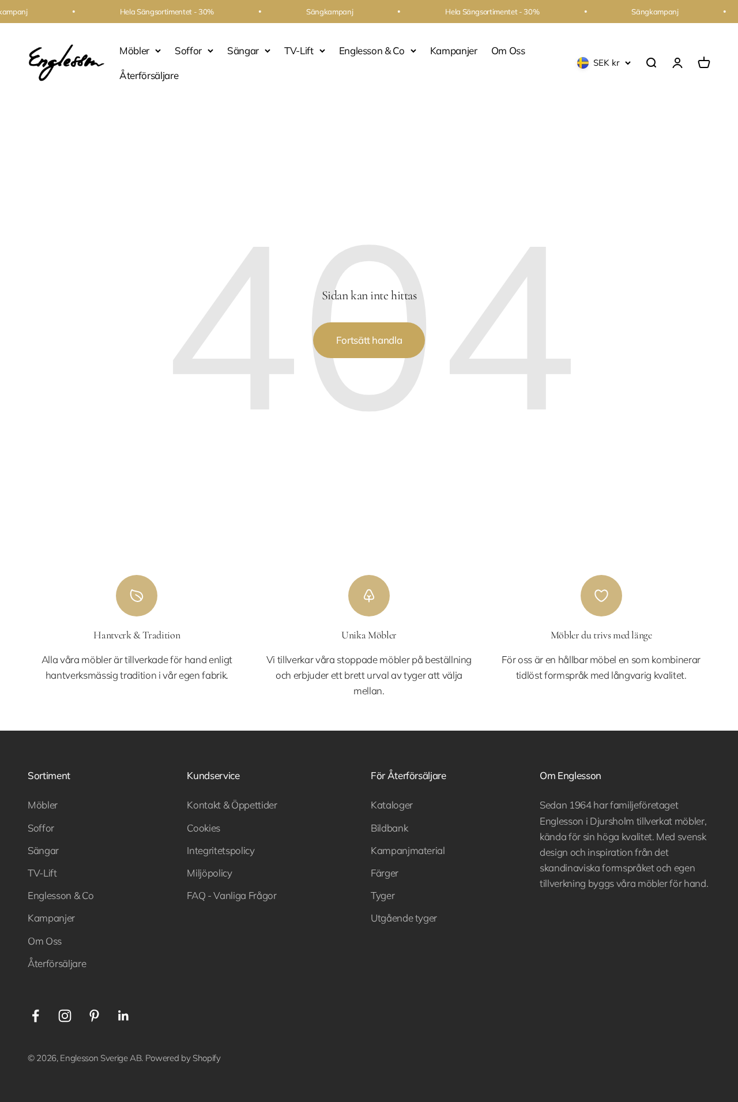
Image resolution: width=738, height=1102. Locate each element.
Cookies (203, 828)
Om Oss (508, 50)
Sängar (243, 50)
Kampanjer (453, 50)
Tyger (382, 895)
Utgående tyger (404, 918)
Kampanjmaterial (408, 850)
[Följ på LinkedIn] (123, 1016)
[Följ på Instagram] (65, 1016)
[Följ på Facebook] (35, 1016)
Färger (384, 873)
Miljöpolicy (209, 873)
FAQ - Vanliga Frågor (231, 895)
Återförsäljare (148, 75)
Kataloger (392, 805)
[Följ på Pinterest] (94, 1016)
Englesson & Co (372, 50)
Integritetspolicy (220, 850)
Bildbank (389, 828)
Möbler (134, 50)
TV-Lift (299, 50)
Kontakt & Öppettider (232, 805)
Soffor (188, 50)
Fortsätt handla (369, 340)
